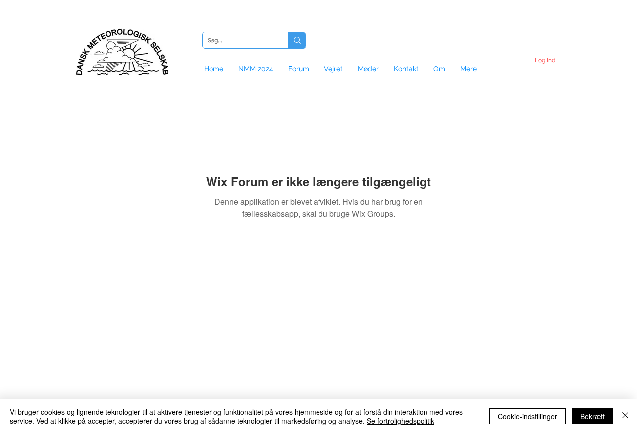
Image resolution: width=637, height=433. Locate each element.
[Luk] (625, 416)
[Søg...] (297, 40)
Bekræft (592, 416)
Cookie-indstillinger (527, 416)
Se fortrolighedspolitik (400, 421)
